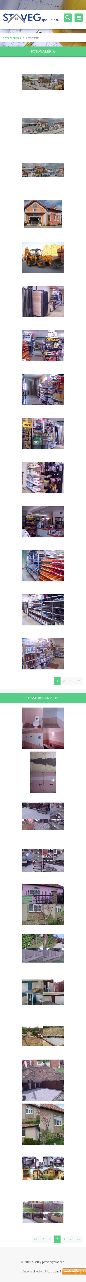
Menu (79, 17)
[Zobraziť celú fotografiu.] (43, 82)
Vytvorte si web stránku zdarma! (41, 1271)
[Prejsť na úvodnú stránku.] (44, 19)
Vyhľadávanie (68, 17)
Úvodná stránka (12, 37)
